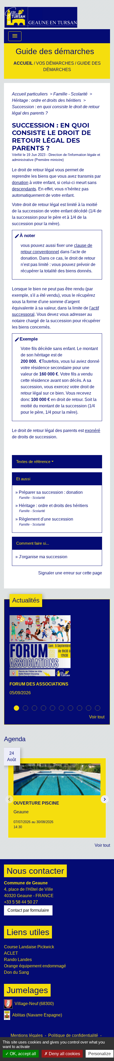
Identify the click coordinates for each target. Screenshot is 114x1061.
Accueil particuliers (30, 94)
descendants (24, 189)
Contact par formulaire (28, 910)
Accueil (23, 63)
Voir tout (96, 717)
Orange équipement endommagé (35, 966)
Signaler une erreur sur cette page (70, 573)
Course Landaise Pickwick (29, 947)
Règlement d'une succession (46, 519)
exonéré (92, 430)
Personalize (99, 1053)
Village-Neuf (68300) (34, 1003)
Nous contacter (35, 871)
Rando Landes (18, 959)
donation (20, 182)
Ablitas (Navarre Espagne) (37, 1015)
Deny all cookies (64, 1053)
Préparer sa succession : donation (51, 492)
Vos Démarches (55, 63)
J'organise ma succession (43, 556)
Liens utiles (28, 932)
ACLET (11, 953)
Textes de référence (33, 461)
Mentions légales (27, 1035)
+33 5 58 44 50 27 (21, 902)
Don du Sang (16, 972)
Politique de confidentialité (73, 1035)
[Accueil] (40, 14)
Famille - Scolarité (71, 94)
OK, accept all (22, 1053)
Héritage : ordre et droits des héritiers (47, 100)
